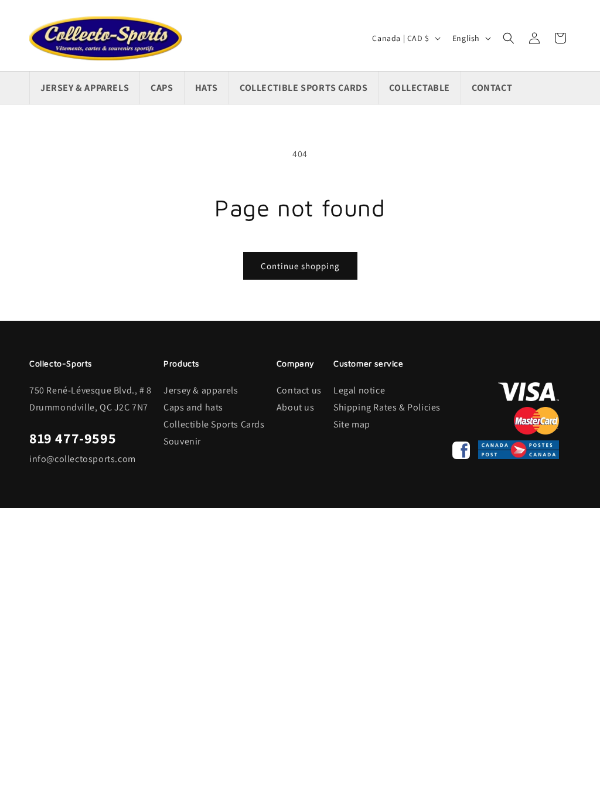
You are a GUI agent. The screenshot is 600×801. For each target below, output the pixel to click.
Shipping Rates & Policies (387, 407)
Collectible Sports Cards (213, 424)
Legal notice (359, 390)
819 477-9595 (72, 438)
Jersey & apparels (200, 390)
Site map (351, 424)
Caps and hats (193, 407)
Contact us (299, 390)
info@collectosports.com (82, 459)
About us (296, 407)
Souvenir (182, 441)
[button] (508, 38)
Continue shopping (300, 265)
